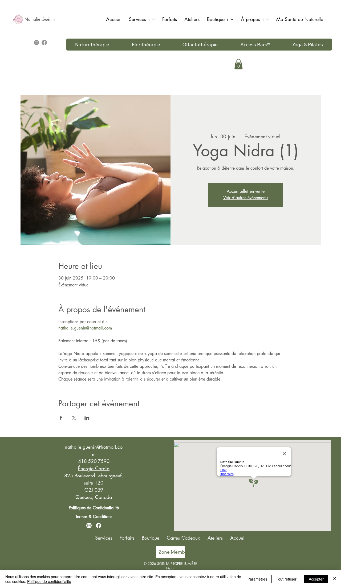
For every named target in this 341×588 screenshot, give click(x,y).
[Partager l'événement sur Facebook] (60, 418)
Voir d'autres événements (245, 198)
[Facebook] (44, 42)
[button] (238, 64)
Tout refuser (286, 579)
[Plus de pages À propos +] (267, 19)
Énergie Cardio (93, 468)
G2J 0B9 (93, 490)
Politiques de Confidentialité (94, 508)
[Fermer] (334, 579)
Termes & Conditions (93, 516)
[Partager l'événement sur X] (73, 418)
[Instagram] (36, 42)
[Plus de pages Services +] (153, 19)
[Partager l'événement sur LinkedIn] (87, 418)
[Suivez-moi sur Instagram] (89, 525)
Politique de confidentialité (49, 581)
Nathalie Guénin (40, 19)
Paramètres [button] (257, 579)
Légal (170, 568)
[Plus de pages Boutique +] (232, 19)
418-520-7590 (93, 461)
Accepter (316, 579)
